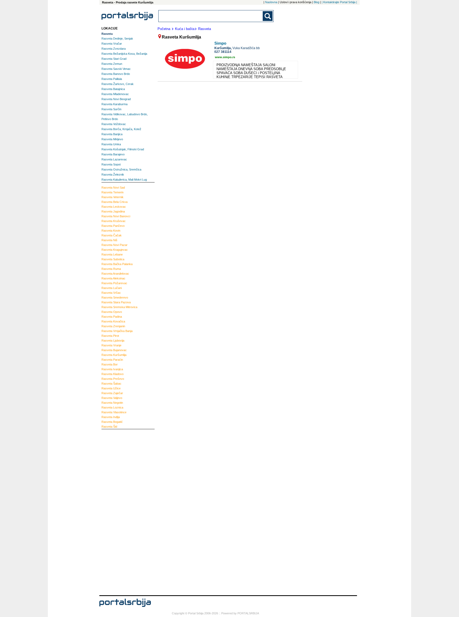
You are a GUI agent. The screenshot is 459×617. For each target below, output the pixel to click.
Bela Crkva (114, 201)
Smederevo (114, 297)
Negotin (112, 402)
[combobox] (211, 16)
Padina (111, 316)
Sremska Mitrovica (119, 307)
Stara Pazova (116, 302)
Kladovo (112, 374)
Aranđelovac (115, 273)
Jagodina (113, 211)
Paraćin (112, 359)
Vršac (111, 292)
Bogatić (112, 421)
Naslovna (271, 2)
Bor (109, 364)
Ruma (111, 268)
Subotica (112, 259)
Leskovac (113, 206)
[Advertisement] (122, 511)
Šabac (111, 383)
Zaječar (112, 393)
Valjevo (111, 397)
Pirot (110, 335)
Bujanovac (114, 350)
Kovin (110, 230)
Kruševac (113, 221)
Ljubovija (112, 340)
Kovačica (113, 321)
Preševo (112, 378)
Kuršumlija (113, 354)
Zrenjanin (113, 326)
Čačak (111, 235)
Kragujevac (114, 249)
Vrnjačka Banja (117, 331)
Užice (111, 388)
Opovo (111, 311)
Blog (316, 2)
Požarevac (114, 283)
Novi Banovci (115, 216)
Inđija (110, 417)
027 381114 (222, 52)
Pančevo (113, 225)
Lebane (112, 254)
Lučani (111, 288)
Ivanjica (112, 369)
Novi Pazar (114, 244)
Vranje (111, 345)
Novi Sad (113, 187)
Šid (109, 426)
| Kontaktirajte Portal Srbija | (339, 2)
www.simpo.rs (225, 57)
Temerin (112, 192)
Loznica (112, 407)
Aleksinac (113, 278)
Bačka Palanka (117, 264)
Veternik (112, 197)
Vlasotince (113, 412)
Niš (109, 240)
